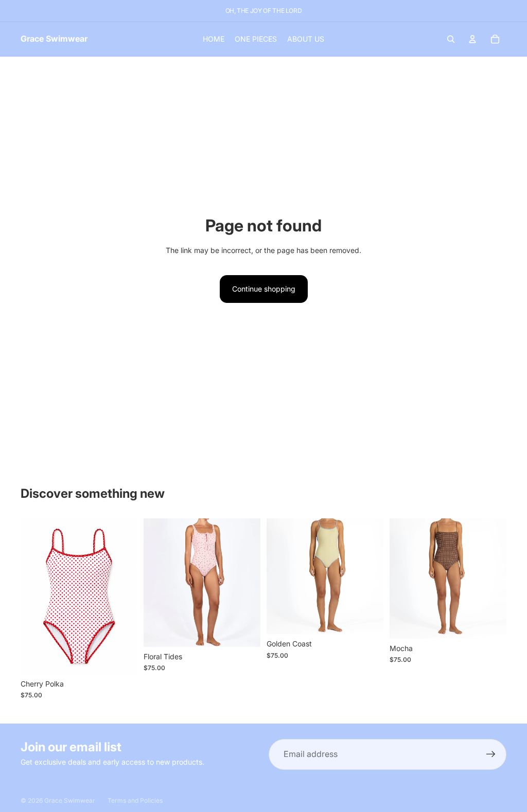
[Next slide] (126, 596)
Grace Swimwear (69, 800)
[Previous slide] (32, 596)
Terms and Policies (135, 800)
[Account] (472, 39)
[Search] (451, 39)
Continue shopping (263, 288)
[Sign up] (491, 754)
